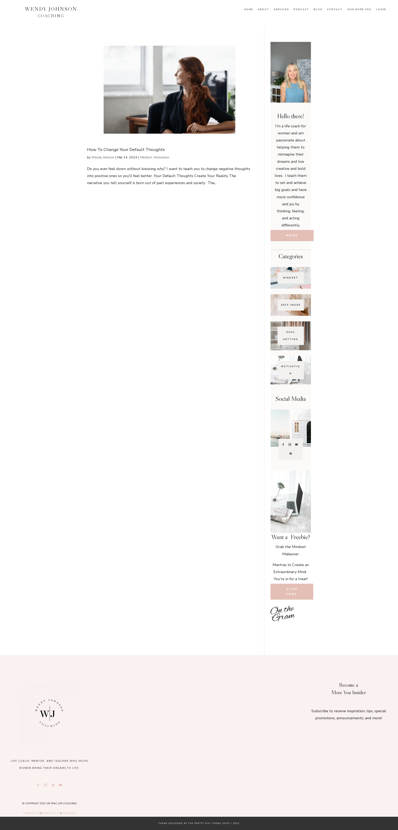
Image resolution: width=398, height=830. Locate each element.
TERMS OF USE (32, 813)
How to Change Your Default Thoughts (126, 149)
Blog (318, 9)
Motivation (161, 157)
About (263, 9)
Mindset (146, 157)
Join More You (359, 9)
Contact (334, 9)
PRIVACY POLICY (51, 813)
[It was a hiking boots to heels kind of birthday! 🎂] (138, 694)
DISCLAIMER (68, 813)
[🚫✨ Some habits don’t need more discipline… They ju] (304, 628)
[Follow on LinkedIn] (290, 453)
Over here (292, 591)
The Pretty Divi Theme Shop (209, 823)
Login (381, 9)
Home (248, 9)
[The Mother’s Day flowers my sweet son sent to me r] (199, 694)
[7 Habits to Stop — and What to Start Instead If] (277, 628)
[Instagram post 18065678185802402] (290, 628)
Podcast (301, 9)
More (292, 235)
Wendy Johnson (102, 157)
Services (281, 9)
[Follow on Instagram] (289, 444)
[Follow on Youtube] (296, 444)
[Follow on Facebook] (283, 444)
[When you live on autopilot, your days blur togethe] (304, 619)
